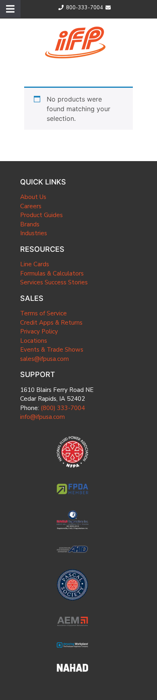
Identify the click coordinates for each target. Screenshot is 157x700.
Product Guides (41, 215)
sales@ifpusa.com (44, 359)
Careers (30, 206)
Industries (33, 233)
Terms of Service (43, 313)
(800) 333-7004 (63, 408)
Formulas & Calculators (52, 273)
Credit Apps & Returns (51, 323)
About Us (33, 197)
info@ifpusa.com (42, 417)
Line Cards (34, 264)
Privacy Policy (39, 331)
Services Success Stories (54, 282)
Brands (29, 224)
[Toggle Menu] (10, 9)
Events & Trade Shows (51, 350)
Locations (33, 341)
